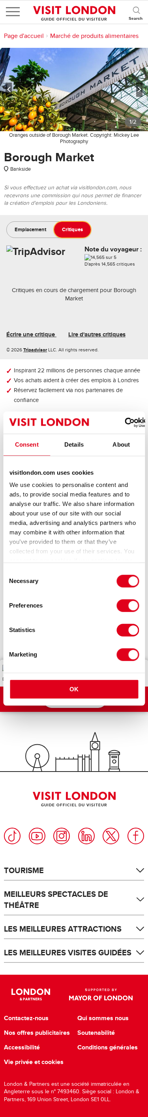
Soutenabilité (96, 1032)
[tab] (30, 230)
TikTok (12, 836)
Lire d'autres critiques (97, 334)
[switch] (127, 605)
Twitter (111, 836)
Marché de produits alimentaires (94, 36)
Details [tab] (74, 444)
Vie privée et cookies (34, 1062)
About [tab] (121, 444)
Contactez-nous (26, 1018)
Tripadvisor (35, 349)
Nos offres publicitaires (37, 1032)
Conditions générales (107, 1047)
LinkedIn (86, 836)
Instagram (61, 836)
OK (74, 689)
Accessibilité (22, 1047)
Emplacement (30, 229)
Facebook (135, 836)
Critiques (72, 229)
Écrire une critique (31, 334)
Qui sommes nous (103, 1018)
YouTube (37, 836)
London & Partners (31, 994)
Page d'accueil (24, 36)
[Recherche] (136, 12)
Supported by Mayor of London (101, 994)
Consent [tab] (27, 444)
